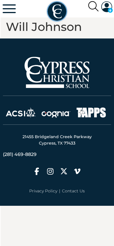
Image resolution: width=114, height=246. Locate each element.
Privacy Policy (43, 191)
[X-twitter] (64, 171)
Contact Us (73, 191)
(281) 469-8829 (20, 154)
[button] (107, 7)
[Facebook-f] (37, 171)
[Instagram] (50, 171)
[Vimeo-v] (77, 171)
